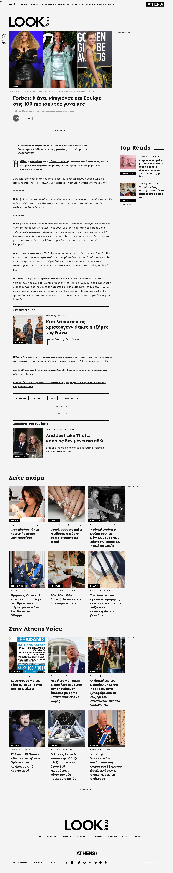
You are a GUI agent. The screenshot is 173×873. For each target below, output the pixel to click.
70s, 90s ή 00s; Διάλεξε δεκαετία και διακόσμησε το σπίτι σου (151, 192)
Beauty (14, 520)
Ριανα (52, 398)
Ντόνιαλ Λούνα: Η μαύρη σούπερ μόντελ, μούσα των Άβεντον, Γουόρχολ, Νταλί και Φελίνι (105, 537)
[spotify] (90, 862)
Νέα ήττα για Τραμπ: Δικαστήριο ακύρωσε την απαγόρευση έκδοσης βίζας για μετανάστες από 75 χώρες (66, 691)
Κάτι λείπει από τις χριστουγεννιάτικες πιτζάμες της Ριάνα (77, 327)
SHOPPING (77, 4)
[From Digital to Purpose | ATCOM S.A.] (153, 863)
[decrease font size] (4, 36)
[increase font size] (4, 42)
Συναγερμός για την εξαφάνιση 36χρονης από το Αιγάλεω (27, 685)
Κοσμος (55, 671)
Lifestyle (16, 87)
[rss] (106, 862)
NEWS (111, 4)
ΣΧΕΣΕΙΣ (101, 4)
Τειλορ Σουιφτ (70, 398)
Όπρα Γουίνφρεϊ (25, 357)
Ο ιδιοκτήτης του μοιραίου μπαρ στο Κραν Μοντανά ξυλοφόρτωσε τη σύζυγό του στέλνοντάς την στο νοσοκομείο (105, 693)
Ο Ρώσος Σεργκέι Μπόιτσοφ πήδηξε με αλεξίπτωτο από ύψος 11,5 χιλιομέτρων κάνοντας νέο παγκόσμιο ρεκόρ (66, 766)
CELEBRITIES (49, 4)
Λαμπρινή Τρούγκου (19, 525)
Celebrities (17, 586)
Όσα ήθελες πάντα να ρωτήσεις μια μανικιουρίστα (25, 533)
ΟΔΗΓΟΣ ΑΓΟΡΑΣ (19, 862)
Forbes (38, 398)
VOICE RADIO (38, 862)
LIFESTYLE (63, 4)
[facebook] (67, 862)
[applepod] (95, 862)
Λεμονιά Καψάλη (145, 156)
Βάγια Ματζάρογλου (54, 429)
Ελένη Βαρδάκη (145, 184)
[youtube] (84, 862)
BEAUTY (35, 4)
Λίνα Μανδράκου (53, 316)
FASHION (24, 4)
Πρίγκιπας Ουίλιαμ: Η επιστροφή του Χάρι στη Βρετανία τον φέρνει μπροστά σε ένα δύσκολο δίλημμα (26, 605)
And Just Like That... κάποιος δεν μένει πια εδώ (74, 438)
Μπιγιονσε (21, 398)
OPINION (90, 4)
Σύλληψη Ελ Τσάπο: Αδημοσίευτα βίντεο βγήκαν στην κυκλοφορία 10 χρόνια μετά (26, 762)
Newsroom (26, 118)
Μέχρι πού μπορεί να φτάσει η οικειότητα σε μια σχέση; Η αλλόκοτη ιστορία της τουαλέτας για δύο (151, 168)
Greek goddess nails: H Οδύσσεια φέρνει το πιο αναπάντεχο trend (66, 535)
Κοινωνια (15, 671)
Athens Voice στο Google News (53, 370)
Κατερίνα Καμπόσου (59, 525)
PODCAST (53, 862)
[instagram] (72, 862)
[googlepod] (101, 862)
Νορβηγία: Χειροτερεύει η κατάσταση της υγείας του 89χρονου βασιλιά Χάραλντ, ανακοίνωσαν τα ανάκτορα (106, 766)
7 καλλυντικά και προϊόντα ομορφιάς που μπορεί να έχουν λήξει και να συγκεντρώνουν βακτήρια (105, 605)
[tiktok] (79, 862)
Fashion (19, 343)
